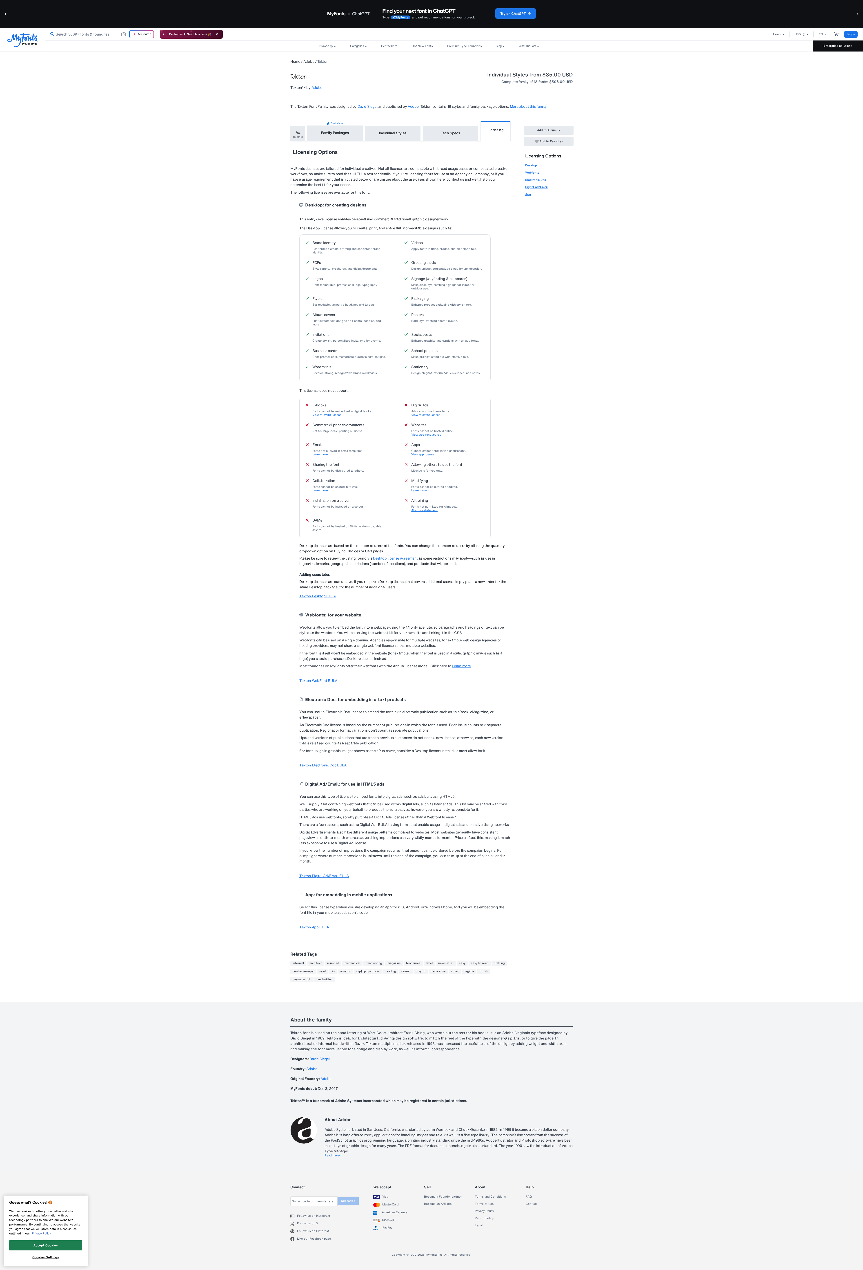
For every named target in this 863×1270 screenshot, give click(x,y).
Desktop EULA (317, 596)
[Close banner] (217, 34)
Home (295, 61)
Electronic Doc (535, 180)
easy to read (479, 963)
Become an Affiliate (438, 1204)
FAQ (529, 1196)
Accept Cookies (45, 1245)
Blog (499, 46)
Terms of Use (484, 1204)
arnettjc (345, 971)
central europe (303, 971)
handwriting (374, 963)
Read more (332, 1155)
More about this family (528, 106)
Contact (531, 1204)
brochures (413, 963)
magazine (394, 963)
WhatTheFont (527, 46)
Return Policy (484, 1218)
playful (420, 971)
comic (455, 971)
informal (298, 963)
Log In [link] (851, 34)
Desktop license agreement (396, 558)
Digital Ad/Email (536, 187)
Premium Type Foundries (464, 46)
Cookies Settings (45, 1257)
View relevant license (327, 415)
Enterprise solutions (837, 46)
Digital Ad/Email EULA (324, 875)
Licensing (495, 129)
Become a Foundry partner (443, 1196)
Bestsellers (389, 46)
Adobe (308, 61)
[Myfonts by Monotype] (22, 40)
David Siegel (368, 106)
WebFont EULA (318, 680)
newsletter (446, 963)
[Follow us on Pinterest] (293, 1231)
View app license (422, 454)
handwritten (324, 979)
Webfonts (532, 172)
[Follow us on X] (293, 1224)
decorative (438, 971)
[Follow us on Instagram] (293, 1216)
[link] (51, 34)
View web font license (426, 435)
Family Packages (335, 132)
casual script (301, 979)
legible (469, 971)
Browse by (326, 46)
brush (484, 971)
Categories (357, 46)
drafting (499, 963)
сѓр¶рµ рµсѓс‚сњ (367, 971)
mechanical (352, 963)
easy (462, 963)
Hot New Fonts (422, 46)
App (528, 194)
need (322, 971)
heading (390, 971)
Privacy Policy (484, 1211)
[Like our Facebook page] (293, 1239)
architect (315, 963)
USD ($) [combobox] (800, 34)
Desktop (531, 165)
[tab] (297, 133)
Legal (479, 1225)
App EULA (314, 927)
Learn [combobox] (777, 34)
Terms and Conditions (490, 1196)
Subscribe (348, 1201)
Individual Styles (393, 133)
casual (405, 971)
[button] (5, 14)
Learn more (320, 454)
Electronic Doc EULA (323, 765)
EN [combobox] (821, 34)
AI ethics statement (424, 510)
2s (333, 971)
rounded (333, 963)
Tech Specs (450, 133)
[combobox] (100, 34)
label (429, 963)
